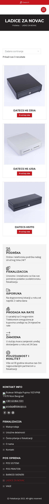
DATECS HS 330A (24, 110)
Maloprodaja (12, 426)
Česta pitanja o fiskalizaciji (19, 438)
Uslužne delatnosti (15, 432)
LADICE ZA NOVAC (15, 480)
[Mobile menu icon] (43, 9)
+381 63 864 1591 (15, 400)
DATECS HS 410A (24, 168)
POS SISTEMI (12, 463)
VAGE (8, 486)
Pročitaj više (24, 115)
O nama (10, 443)
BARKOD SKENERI (15, 474)
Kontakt (10, 449)
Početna (16, 25)
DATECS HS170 (24, 227)
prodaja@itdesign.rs (16, 406)
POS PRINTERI (13, 468)
